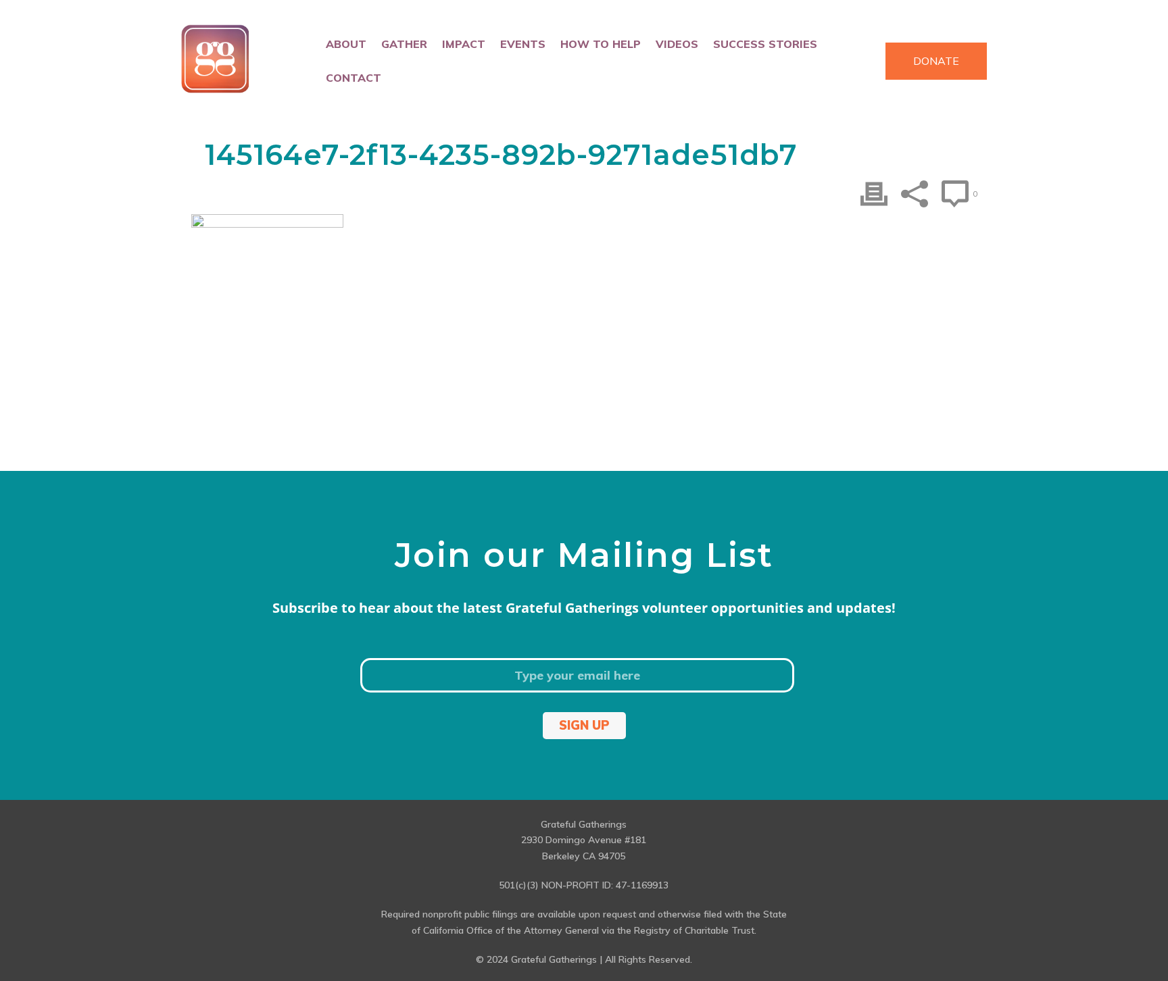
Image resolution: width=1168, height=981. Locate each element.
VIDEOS (677, 44)
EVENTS (522, 44)
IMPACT (463, 44)
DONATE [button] (936, 61)
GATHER (404, 44)
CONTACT (353, 77)
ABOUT (346, 44)
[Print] (873, 193)
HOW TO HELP (600, 44)
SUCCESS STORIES (765, 44)
